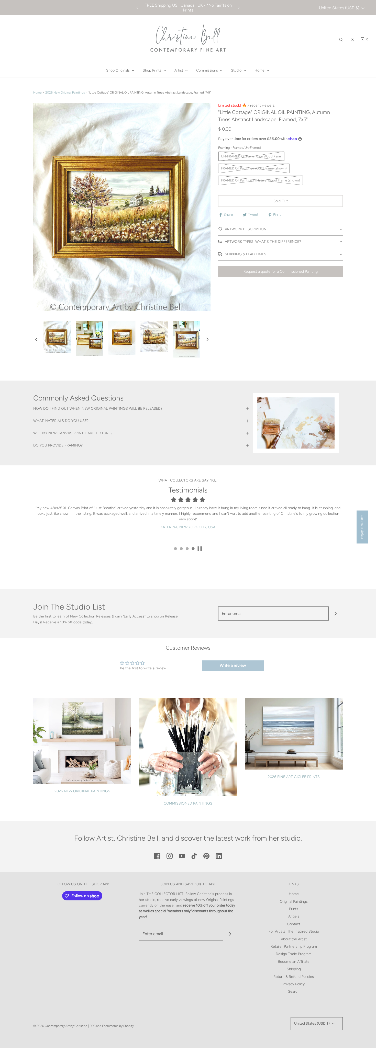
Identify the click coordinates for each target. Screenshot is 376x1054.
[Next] (238, 7)
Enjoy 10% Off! (362, 527)
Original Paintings (294, 901)
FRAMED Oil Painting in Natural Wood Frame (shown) (260, 180)
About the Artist (294, 939)
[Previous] (137, 7)
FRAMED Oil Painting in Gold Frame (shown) (254, 168)
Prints (293, 909)
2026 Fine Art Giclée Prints (294, 777)
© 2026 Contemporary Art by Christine (60, 1026)
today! (88, 622)
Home (37, 92)
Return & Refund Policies (293, 977)
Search (294, 991)
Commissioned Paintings (188, 803)
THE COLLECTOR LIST (165, 894)
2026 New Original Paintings (65, 92)
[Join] (336, 613)
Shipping (294, 969)
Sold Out (280, 201)
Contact (293, 924)
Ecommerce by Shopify (118, 1026)
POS (92, 1026)
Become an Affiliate (293, 961)
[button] (36, 339)
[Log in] (352, 40)
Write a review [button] (233, 665)
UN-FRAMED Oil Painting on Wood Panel (251, 156)
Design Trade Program (294, 954)
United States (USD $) (339, 7)
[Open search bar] (341, 39)
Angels (293, 916)
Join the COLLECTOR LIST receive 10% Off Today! (188, 8)
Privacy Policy (294, 984)
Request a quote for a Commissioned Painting (281, 271)
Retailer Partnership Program (294, 946)
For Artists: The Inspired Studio (294, 931)
